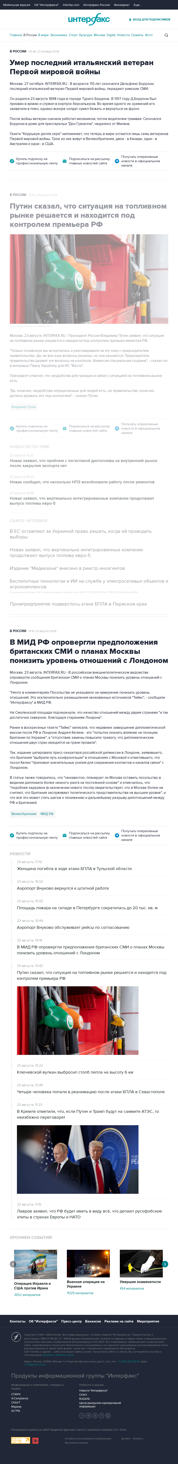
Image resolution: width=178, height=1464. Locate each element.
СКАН (83, 1395)
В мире (43, 35)
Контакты (17, 1321)
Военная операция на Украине (86, 1284)
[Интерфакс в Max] (108, 1415)
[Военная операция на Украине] (88, 1276)
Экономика (58, 35)
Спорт (73, 35)
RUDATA (84, 1399)
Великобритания (24, 814)
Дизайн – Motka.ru (132, 1438)
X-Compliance (19, 1398)
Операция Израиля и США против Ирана (32, 1286)
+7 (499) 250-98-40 (129, 1361)
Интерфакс (89, 19)
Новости (123, 35)
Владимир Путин (24, 407)
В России (30, 35)
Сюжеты (137, 35)
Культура (85, 35)
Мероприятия (148, 1321)
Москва (99, 35)
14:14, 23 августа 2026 (42, 631)
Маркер (16, 1406)
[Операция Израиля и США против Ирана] (35, 1278)
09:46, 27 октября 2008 (44, 51)
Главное (16, 35)
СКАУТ (15, 1402)
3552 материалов (27, 1295)
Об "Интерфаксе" (46, 5)
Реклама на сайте (119, 1321)
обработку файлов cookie (58, 1355)
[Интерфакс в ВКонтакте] (95, 1415)
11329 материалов (80, 1293)
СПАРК (16, 1394)
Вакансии (93, 1321)
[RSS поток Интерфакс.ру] (101, 1415)
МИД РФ (47, 814)
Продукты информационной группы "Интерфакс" (75, 1375)
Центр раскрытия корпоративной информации (100, 1404)
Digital (111, 35)
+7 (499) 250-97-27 (35, 1364)
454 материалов (132, 1288)
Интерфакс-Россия (96, 5)
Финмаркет (122, 5)
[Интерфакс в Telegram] (88, 1415)
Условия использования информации (88, 1438)
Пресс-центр (71, 1321)
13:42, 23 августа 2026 (43, 195)
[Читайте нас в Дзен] (82, 1415)
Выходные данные (76, 1442)
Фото (149, 35)
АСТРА (15, 1411)
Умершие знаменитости (140, 1282)
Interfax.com (71, 5)
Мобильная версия (16, 5)
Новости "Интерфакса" (93, 1390)
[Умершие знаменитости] (141, 1276)
